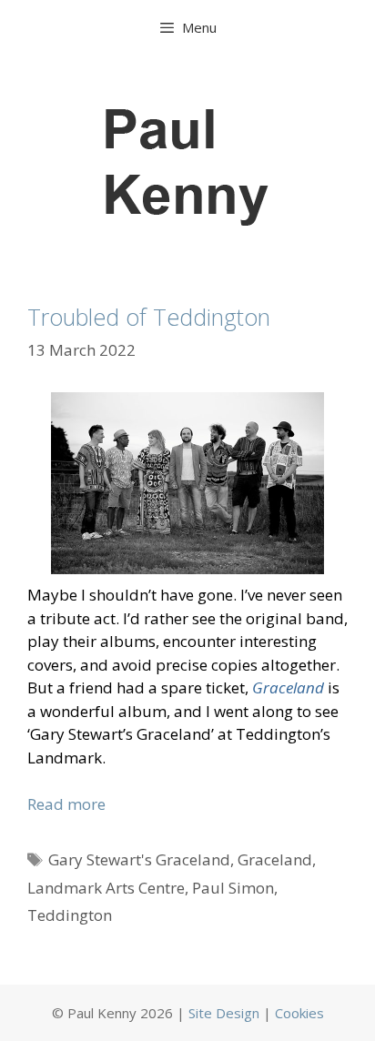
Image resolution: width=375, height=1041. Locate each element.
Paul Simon (233, 887)
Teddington (69, 915)
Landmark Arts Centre (106, 887)
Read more (66, 803)
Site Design (223, 1013)
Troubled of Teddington (148, 316)
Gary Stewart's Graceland (139, 859)
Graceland (275, 859)
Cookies (299, 1013)
